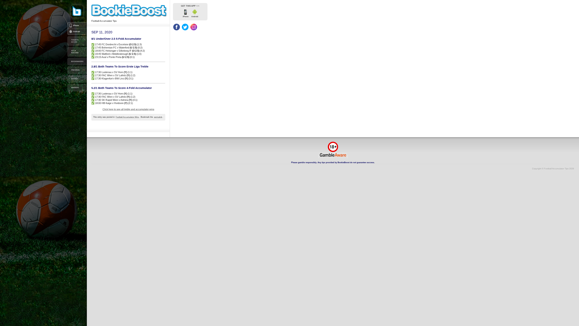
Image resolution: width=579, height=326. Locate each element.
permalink (158, 117)
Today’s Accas (74, 41)
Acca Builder (75, 52)
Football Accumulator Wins (127, 117)
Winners (75, 87)
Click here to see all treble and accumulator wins (128, 109)
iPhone (76, 25)
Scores (74, 79)
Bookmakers (77, 61)
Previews (75, 70)
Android (76, 31)
